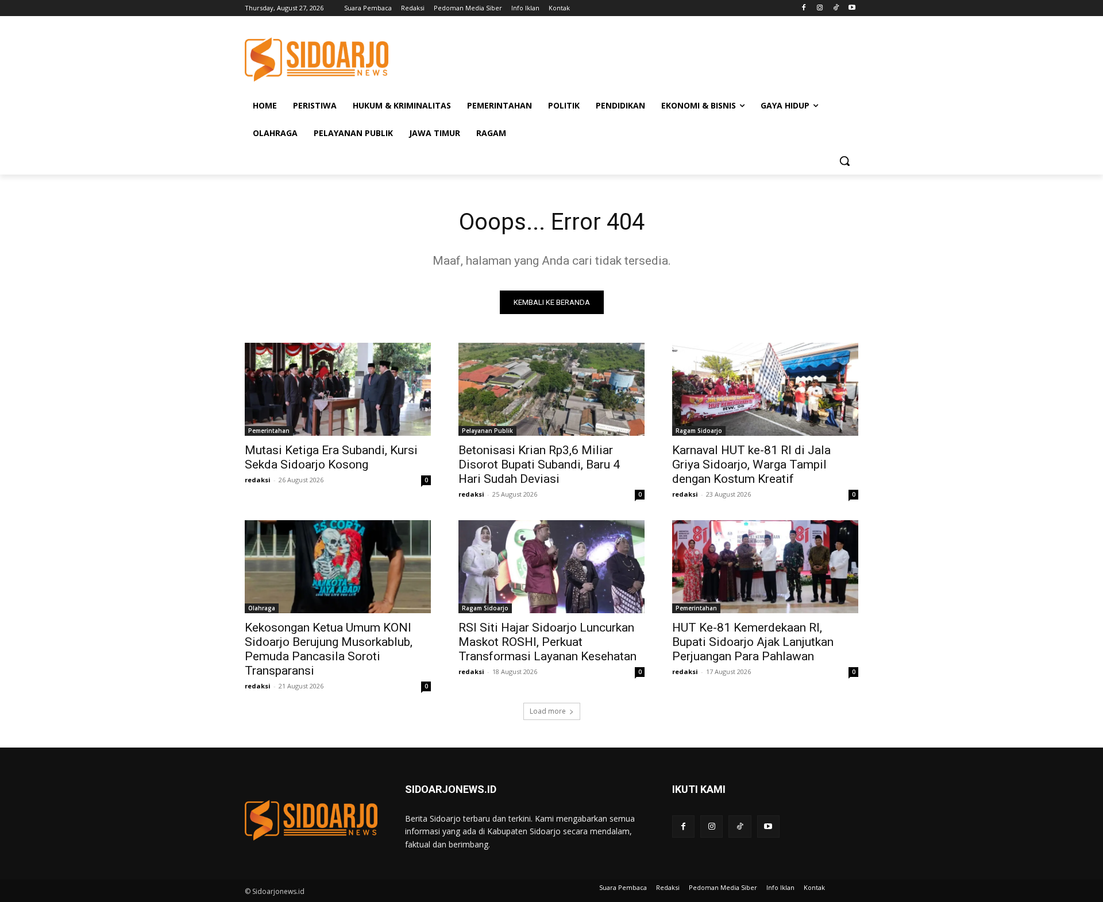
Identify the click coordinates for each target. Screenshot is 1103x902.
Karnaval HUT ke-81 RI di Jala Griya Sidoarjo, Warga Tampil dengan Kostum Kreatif (751, 464)
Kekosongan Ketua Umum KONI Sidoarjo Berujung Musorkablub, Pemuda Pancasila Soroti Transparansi (328, 649)
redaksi (258, 479)
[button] (844, 161)
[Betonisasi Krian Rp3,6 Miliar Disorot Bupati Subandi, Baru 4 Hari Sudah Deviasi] (551, 389)
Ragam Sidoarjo (699, 431)
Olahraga (261, 608)
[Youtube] (851, 8)
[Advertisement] (638, 58)
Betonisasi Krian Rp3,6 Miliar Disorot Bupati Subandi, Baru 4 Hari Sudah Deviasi (539, 464)
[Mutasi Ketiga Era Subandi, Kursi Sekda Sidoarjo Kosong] (338, 389)
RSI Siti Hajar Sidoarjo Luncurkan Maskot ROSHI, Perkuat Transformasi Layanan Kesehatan (547, 642)
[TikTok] (835, 8)
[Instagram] (820, 8)
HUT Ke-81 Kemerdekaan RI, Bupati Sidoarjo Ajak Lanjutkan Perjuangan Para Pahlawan (753, 642)
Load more (548, 711)
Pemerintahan (269, 431)
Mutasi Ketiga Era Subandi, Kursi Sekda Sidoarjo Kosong (331, 457)
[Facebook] (804, 8)
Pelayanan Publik (487, 431)
